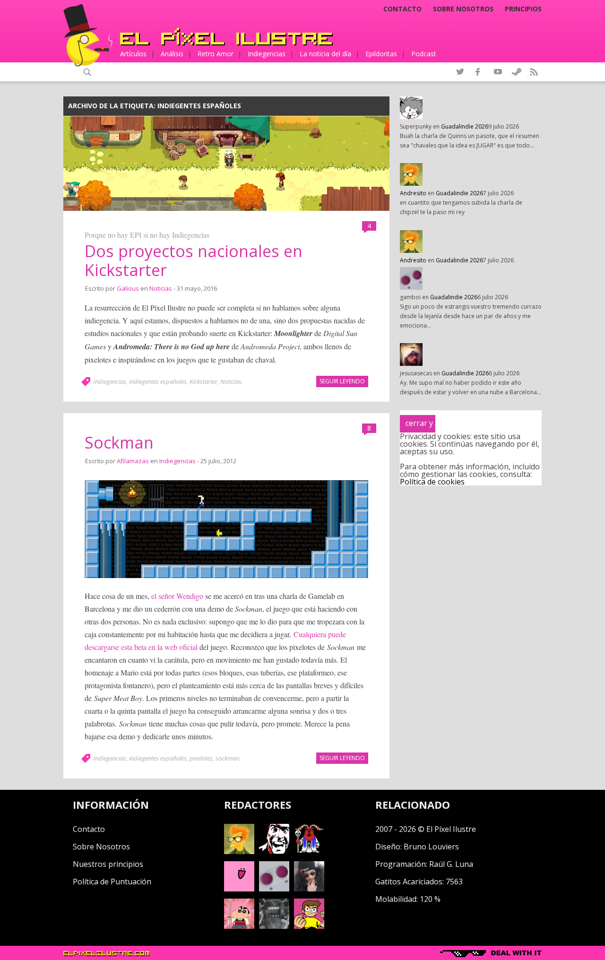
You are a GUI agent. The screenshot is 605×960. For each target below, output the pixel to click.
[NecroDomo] (274, 926)
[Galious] (309, 851)
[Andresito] (239, 851)
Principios (523, 9)
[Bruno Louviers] (239, 888)
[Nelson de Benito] (274, 851)
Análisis (172, 53)
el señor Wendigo (177, 596)
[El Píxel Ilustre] (226, 36)
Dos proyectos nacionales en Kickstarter (193, 260)
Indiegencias (266, 53)
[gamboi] (274, 888)
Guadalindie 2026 (464, 126)
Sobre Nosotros (101, 846)
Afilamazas (133, 461)
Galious (128, 288)
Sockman (119, 442)
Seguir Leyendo (342, 381)
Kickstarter (203, 381)
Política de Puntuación (112, 881)
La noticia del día (325, 53)
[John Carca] (309, 888)
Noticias (160, 288)
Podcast (423, 53)
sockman (227, 758)
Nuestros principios (108, 864)
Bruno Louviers (431, 846)
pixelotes (201, 758)
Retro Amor (215, 53)
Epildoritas (381, 53)
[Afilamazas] (239, 926)
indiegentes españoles (158, 381)
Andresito (413, 193)
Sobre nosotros (463, 9)
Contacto (402, 9)
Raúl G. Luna (451, 864)
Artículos (133, 53)
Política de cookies (432, 481)
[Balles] (309, 926)
